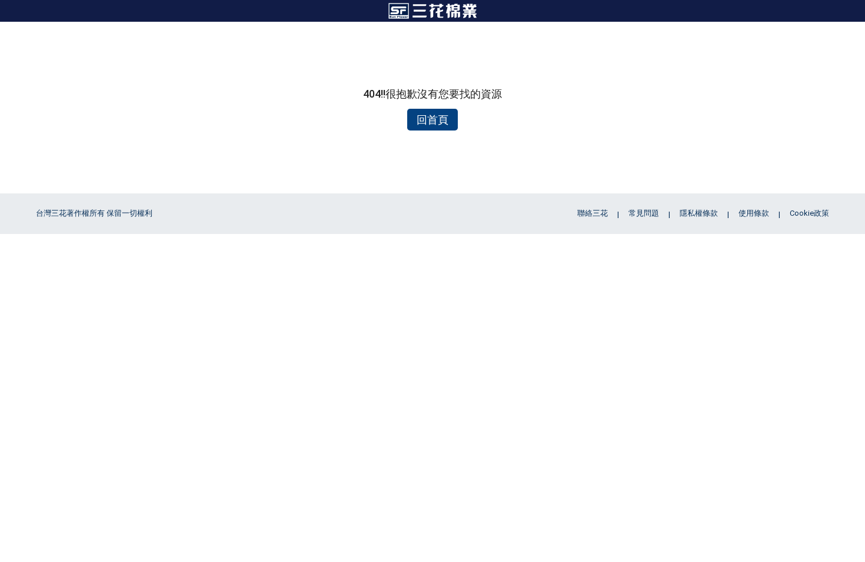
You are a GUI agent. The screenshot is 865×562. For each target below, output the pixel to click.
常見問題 (643, 213)
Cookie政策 (809, 213)
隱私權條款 (699, 213)
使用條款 (753, 213)
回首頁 (432, 119)
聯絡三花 (592, 213)
